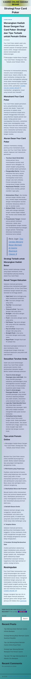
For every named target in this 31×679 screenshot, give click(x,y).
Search (4, 616)
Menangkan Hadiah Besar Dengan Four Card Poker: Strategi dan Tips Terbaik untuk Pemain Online (15, 30)
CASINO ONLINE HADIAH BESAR (18, 676)
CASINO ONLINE (8, 19)
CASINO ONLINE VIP (10, 591)
